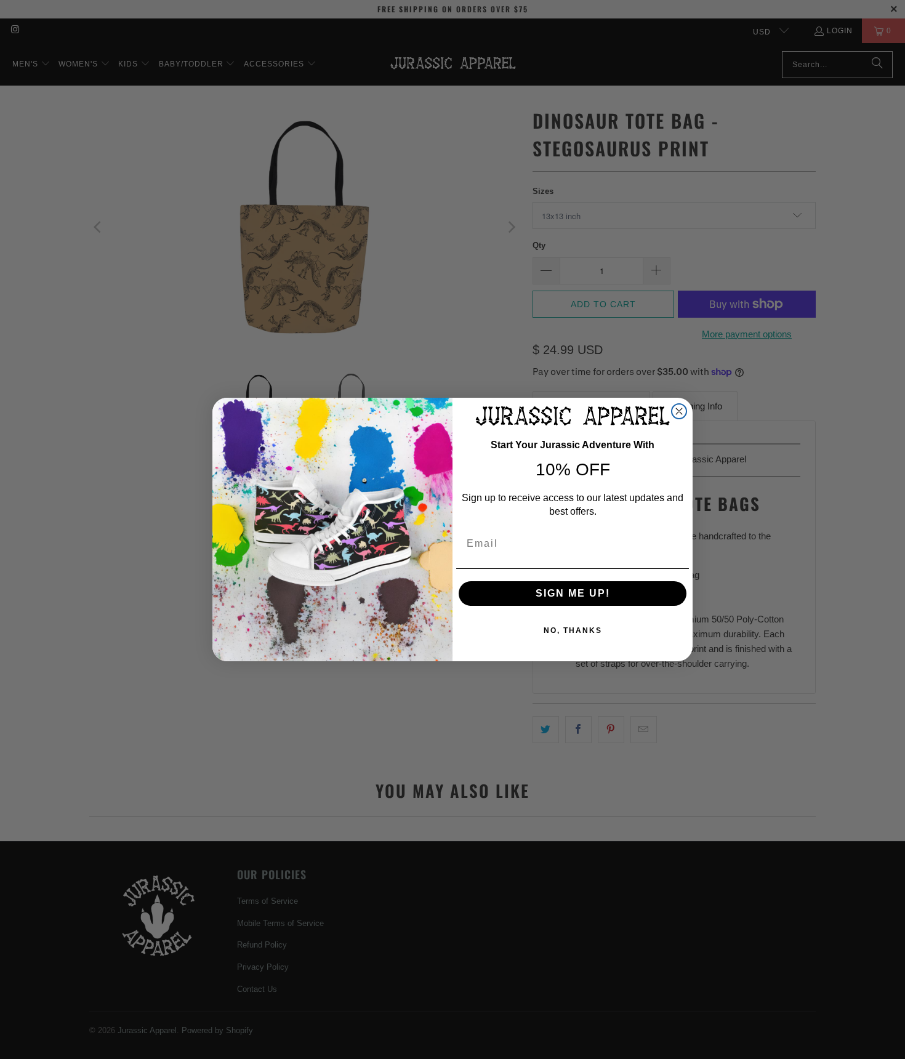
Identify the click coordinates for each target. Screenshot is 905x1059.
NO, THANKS (573, 630)
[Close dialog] (679, 411)
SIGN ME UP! (573, 593)
